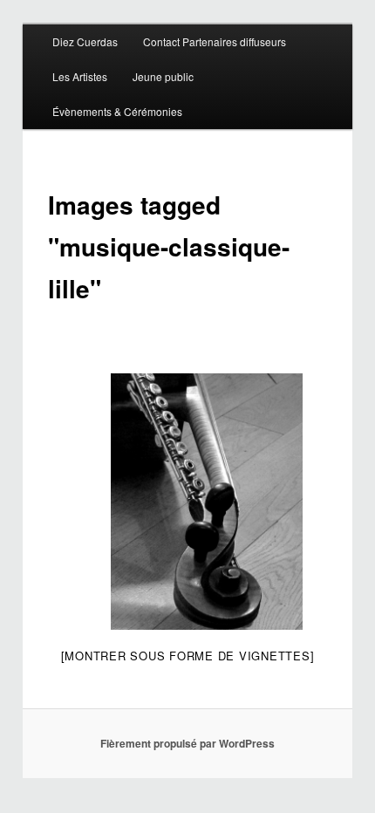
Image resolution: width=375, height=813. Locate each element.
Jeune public (163, 76)
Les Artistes (79, 76)
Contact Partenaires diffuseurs (214, 41)
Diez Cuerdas (85, 41)
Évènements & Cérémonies (117, 111)
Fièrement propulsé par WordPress (187, 743)
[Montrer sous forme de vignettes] (188, 655)
